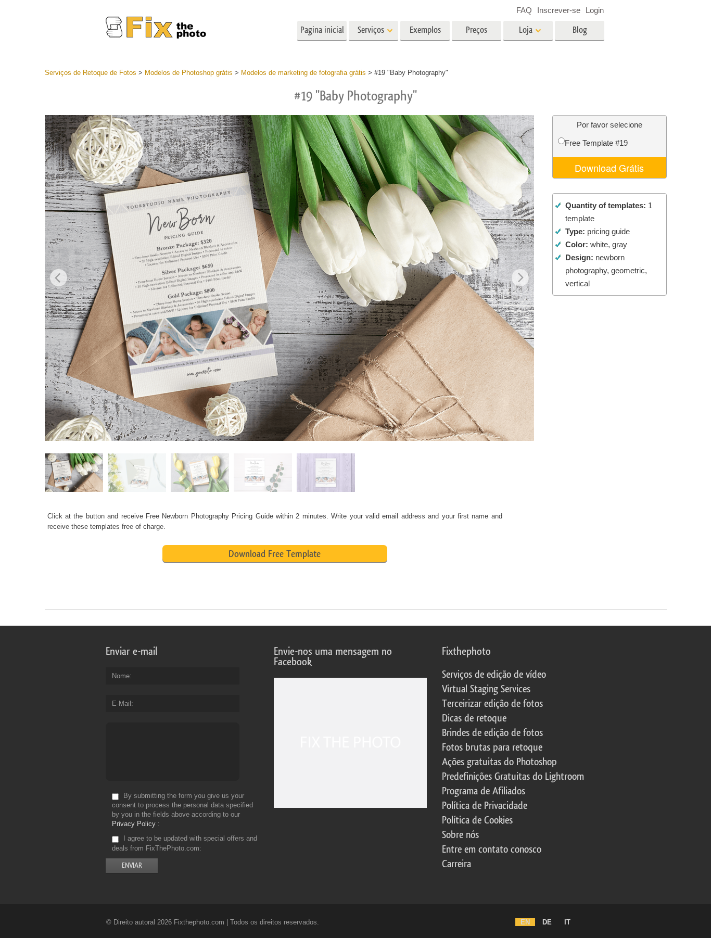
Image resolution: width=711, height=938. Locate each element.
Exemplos (425, 30)
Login (595, 10)
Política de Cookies (477, 820)
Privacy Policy (134, 824)
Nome (121, 676)
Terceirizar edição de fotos (492, 704)
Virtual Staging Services (486, 689)
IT (567, 922)
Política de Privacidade (484, 806)
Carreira (456, 864)
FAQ (524, 10)
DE (547, 922)
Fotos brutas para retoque (492, 747)
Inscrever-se (558, 10)
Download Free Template (274, 554)
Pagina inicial (322, 30)
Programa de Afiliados (483, 791)
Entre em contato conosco (491, 849)
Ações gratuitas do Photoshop (499, 762)
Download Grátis (609, 167)
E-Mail (121, 703)
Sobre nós (460, 835)
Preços (476, 30)
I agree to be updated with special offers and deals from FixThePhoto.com (184, 843)
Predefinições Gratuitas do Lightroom (513, 776)
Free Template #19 (596, 142)
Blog (580, 30)
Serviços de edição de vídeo (494, 674)
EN (525, 922)
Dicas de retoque (474, 718)
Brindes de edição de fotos (492, 733)
